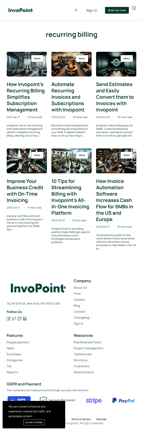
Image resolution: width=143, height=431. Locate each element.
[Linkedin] (25, 319)
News (37, 58)
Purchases (14, 354)
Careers (79, 299)
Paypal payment (18, 342)
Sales (10, 348)
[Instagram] (19, 319)
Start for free (117, 10)
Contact (80, 311)
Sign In (78, 323)
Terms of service (81, 419)
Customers (81, 366)
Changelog (81, 317)
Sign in (91, 10)
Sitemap (101, 419)
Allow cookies (34, 422)
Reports (12, 372)
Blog (77, 305)
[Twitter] (14, 319)
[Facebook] (9, 319)
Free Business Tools (87, 342)
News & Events (84, 372)
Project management (88, 348)
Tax (9, 366)
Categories (14, 360)
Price (77, 294)
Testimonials (83, 354)
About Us (80, 288)
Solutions (80, 360)
